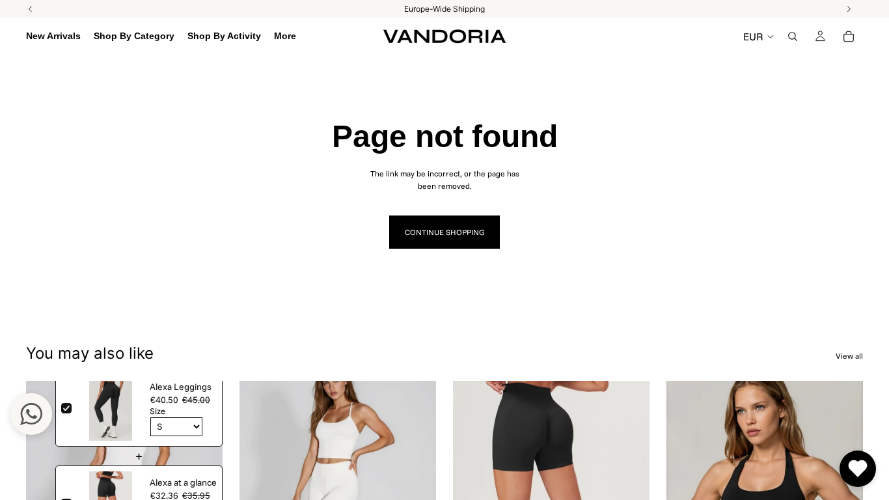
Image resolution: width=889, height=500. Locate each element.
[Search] (792, 36)
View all (849, 356)
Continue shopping (444, 232)
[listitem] (285, 36)
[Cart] (848, 36)
